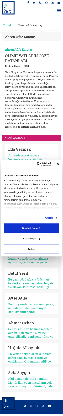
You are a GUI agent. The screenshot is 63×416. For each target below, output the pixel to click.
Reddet (31, 249)
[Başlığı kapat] (58, 164)
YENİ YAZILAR (15, 138)
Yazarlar (8, 25)
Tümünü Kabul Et (31, 228)
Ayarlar (49, 217)
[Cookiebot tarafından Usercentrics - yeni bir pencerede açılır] (38, 164)
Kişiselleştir (29, 238)
